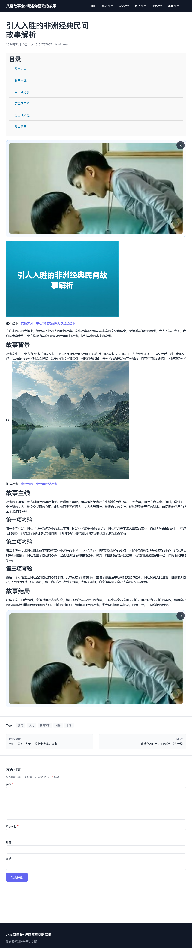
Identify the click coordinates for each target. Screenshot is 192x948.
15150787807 (43, 44)
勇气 (20, 725)
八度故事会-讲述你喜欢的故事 (31, 6)
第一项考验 (22, 92)
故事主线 (21, 80)
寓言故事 (173, 6)
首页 (94, 6)
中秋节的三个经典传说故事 (39, 484)
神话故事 (157, 6)
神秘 (58, 725)
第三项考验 (22, 115)
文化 (31, 725)
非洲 (69, 725)
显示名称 (12, 826)
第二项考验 (22, 103)
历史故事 (107, 6)
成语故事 (124, 6)
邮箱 (9, 842)
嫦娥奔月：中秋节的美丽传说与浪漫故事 (48, 323)
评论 (9, 784)
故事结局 (21, 127)
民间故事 (140, 6)
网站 (8, 858)
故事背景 (21, 69)
